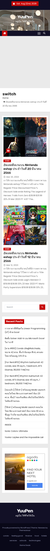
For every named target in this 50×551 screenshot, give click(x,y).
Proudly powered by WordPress (16, 527)
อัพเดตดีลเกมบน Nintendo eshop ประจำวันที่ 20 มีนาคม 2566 (22, 169)
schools (23, 540)
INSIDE (8, 424)
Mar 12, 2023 (12, 265)
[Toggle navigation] (39, 33)
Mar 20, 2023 (12, 177)
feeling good (17, 536)
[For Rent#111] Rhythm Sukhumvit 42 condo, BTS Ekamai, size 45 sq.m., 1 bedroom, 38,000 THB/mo (24, 379)
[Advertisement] (25, 62)
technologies (35, 540)
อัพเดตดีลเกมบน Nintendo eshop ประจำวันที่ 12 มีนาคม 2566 (22, 257)
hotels (44, 536)
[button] (45, 33)
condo (6, 536)
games (7, 161)
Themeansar (24, 530)
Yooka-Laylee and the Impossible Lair (24, 437)
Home (6, 98)
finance (28, 536)
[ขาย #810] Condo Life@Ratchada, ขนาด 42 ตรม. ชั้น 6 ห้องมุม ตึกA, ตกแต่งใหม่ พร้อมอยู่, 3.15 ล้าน (24, 352)
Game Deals (25, 545)
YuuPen (25, 16)
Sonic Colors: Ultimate (16, 431)
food (37, 536)
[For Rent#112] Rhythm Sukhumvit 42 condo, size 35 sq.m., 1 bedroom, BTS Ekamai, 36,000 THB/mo (24, 366)
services (13, 540)
